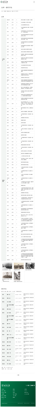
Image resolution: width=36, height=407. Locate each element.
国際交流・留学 (3, 397)
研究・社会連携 (3, 395)
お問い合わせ (26, 392)
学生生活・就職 (3, 392)
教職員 (14, 397)
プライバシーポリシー (27, 403)
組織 (18, 375)
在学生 (14, 390)
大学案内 (2, 389)
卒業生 (14, 392)
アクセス (25, 390)
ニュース (2, 398)
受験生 (14, 389)
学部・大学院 (3, 390)
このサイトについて (20, 403)
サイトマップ (33, 403)
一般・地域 (14, 395)
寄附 (26, 389)
